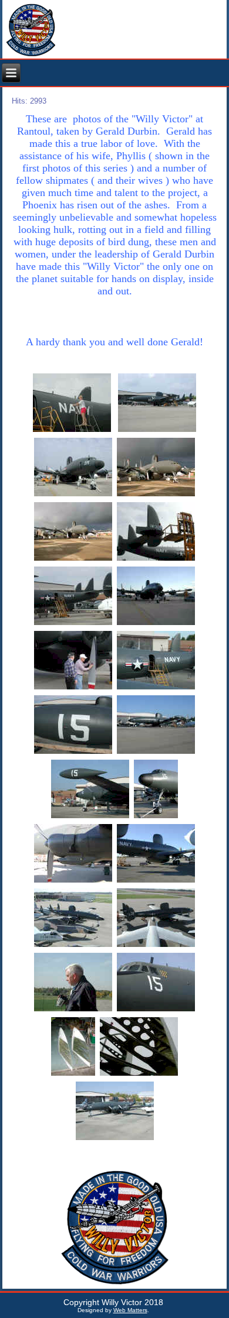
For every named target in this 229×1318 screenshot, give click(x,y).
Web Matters (130, 1310)
